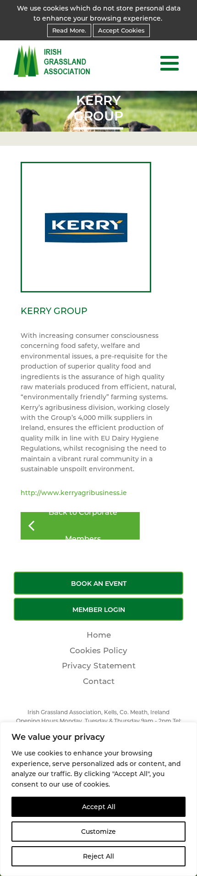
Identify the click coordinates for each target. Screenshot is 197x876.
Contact (99, 681)
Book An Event (98, 583)
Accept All (98, 807)
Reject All (98, 856)
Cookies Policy (98, 650)
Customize (98, 831)
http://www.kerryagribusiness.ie (74, 493)
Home (99, 634)
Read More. (69, 30)
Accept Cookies (121, 30)
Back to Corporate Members (83, 526)
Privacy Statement (99, 665)
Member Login (98, 610)
